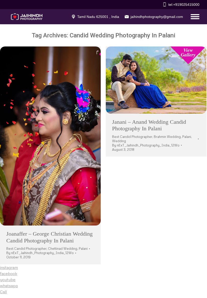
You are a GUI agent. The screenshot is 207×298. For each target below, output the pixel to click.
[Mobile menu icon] (193, 16)
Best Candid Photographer (26, 248)
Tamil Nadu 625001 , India (98, 17)
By (40, 253)
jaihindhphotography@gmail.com (157, 17)
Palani (83, 248)
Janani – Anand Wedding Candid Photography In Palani (149, 125)
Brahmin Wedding (167, 137)
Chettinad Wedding (62, 248)
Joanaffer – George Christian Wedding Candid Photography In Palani (49, 237)
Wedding (119, 141)
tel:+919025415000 (183, 5)
